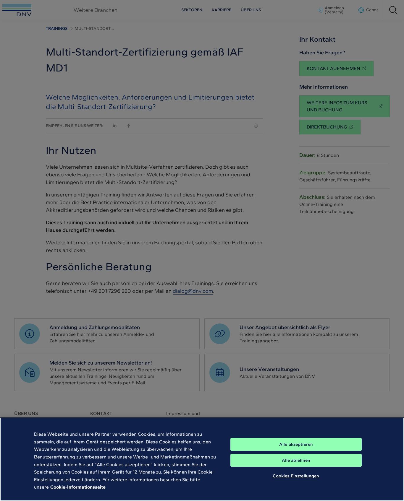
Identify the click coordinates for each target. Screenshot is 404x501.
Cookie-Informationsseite (78, 487)
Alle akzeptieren (296, 444)
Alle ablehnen (296, 460)
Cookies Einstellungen (296, 476)
